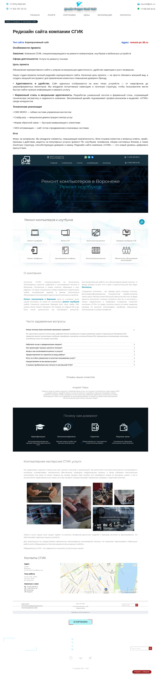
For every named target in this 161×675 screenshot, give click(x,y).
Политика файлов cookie (139, 642)
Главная (34, 15)
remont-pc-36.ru (139, 42)
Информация (104, 15)
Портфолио (69, 15)
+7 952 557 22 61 (81, 646)
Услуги (51, 15)
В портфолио (80, 622)
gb (71, 658)
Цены (86, 15)
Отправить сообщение (142, 672)
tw (90, 658)
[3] (150, 648)
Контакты (125, 15)
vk (80, 658)
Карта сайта (80, 665)
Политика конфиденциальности (141, 639)
